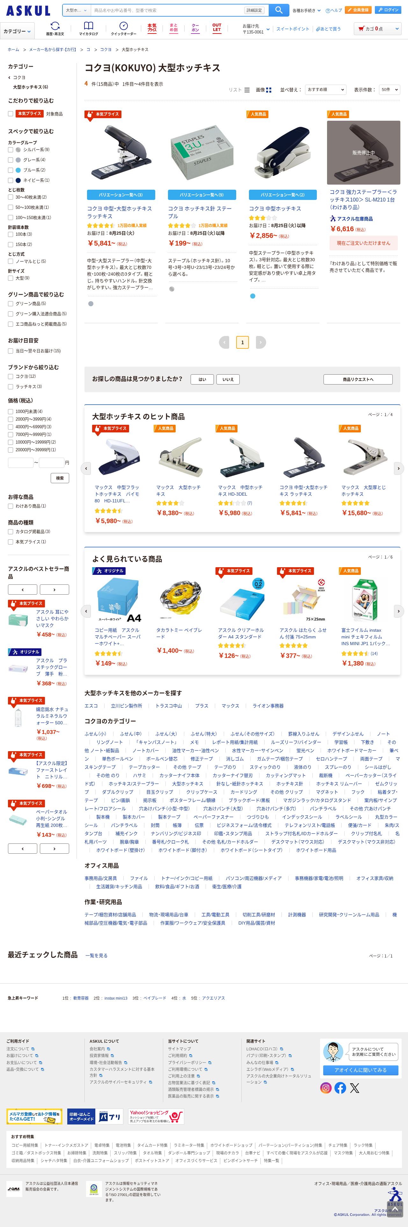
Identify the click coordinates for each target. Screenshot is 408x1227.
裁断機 (325, 775)
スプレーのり (338, 767)
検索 (279, 10)
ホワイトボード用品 (316, 850)
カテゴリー (15, 31)
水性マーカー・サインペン (257, 750)
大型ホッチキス (187, 783)
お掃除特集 (76, 1153)
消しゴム (235, 758)
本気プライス (107, 114)
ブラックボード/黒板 (249, 800)
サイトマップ (179, 1049)
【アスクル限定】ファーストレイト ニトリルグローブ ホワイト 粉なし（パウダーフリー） (51, 770)
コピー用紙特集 (24, 1145)
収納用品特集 (22, 1161)
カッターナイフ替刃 (233, 775)
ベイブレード (154, 998)
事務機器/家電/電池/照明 (319, 878)
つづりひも (258, 816)
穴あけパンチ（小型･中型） (164, 808)
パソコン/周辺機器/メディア (254, 878)
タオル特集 (152, 1153)
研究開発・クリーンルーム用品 (349, 914)
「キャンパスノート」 (156, 742)
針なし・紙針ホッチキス (239, 783)
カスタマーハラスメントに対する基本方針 (122, 1072)
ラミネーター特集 (189, 1145)
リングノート (109, 742)
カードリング (243, 792)
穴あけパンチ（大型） (223, 808)
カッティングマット (286, 775)
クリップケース (201, 792)
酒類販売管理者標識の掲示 (191, 1089)
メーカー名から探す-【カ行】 (52, 50)
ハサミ (139, 775)
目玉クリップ (159, 792)
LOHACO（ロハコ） (262, 1049)
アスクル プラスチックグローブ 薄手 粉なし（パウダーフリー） (51, 667)
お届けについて (19, 1056)
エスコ (91, 705)
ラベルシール (348, 816)
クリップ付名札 (366, 833)
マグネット (327, 792)
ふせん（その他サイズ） (252, 733)
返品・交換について (22, 1069)
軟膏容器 (81, 998)
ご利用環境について (185, 1069)
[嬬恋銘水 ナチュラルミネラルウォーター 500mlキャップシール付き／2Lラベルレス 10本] (19, 717)
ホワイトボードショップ (231, 1145)
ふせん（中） (131, 733)
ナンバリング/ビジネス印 (176, 833)
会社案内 (97, 1049)
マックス (230, 705)
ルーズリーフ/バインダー (296, 742)
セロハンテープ (331, 758)
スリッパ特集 (125, 1153)
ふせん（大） (166, 733)
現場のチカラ (227, 1153)
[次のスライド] (54, 589)
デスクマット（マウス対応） (298, 841)
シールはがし (378, 767)
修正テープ (202, 758)
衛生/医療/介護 (227, 886)
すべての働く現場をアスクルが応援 (297, 1153)
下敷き (367, 742)
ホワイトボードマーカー (351, 750)
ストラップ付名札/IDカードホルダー (301, 833)
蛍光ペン (305, 750)
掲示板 (150, 800)
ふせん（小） (95, 733)
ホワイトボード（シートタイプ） (252, 850)
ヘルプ (336, 11)
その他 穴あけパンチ (370, 808)
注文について (17, 1049)
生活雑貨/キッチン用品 (119, 886)
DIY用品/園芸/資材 (256, 923)
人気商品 (258, 114)
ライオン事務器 (268, 705)
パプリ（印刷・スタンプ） (266, 1056)
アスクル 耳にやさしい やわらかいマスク (52, 618)
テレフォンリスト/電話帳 (310, 825)
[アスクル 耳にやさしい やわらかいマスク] (19, 620)
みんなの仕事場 (259, 1063)
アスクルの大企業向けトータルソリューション (278, 1079)
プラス (201, 705)
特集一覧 (271, 1161)
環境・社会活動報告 (106, 1063)
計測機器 (297, 914)
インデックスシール (302, 816)
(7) (249, 503)
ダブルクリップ (117, 792)
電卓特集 (102, 1145)
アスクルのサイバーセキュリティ (118, 1082)
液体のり (303, 767)
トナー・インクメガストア (66, 1145)
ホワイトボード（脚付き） (183, 850)
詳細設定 (254, 10)
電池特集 (123, 1145)
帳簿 (177, 825)
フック (358, 792)
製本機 (103, 816)
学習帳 (341, 742)
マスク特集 (343, 1153)
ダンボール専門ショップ (189, 1153)
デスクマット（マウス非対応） (367, 841)
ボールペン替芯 (162, 758)
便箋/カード (360, 825)
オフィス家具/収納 (374, 878)
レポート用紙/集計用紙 (235, 742)
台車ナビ (252, 1153)
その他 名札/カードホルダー (230, 841)
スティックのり (265, 767)
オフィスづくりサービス (196, 1161)
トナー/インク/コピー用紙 (187, 878)
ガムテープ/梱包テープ (280, 758)
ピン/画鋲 (120, 800)
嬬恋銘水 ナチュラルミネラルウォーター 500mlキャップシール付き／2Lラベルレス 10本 (52, 716)
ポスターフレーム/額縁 (192, 800)
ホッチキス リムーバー (339, 783)
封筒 (155, 825)
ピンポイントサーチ (240, 1161)
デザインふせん (348, 733)
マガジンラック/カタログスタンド (317, 800)
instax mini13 (116, 998)
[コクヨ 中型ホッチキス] (283, 153)
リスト (236, 90)
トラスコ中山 (168, 705)
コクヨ (106, 50)
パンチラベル (323, 808)
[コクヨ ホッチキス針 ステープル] (202, 153)
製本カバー (134, 816)
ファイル (139, 878)
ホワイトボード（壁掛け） (120, 850)
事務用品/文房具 (100, 878)
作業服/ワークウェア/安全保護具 (192, 923)
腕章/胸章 (129, 841)
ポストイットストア (152, 1161)
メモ (194, 742)
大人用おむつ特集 (374, 1153)
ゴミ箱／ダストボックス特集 (36, 1153)
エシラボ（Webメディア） (267, 1069)
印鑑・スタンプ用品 (233, 833)
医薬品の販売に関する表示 (191, 1096)
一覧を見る (96, 955)
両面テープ (371, 758)
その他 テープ (187, 767)
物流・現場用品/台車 (168, 914)
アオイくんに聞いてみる (360, 1070)
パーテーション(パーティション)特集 (290, 1145)
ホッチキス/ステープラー (134, 783)
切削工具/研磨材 (259, 914)
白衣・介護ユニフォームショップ (101, 1161)
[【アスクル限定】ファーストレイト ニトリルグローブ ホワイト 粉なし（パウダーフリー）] (19, 771)
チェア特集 (337, 1145)
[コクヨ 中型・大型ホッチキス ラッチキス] (121, 153)
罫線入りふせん (303, 733)
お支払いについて (21, 1063)
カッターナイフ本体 (179, 775)
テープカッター (144, 767)
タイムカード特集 (152, 1145)
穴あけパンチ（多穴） (277, 808)
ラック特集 (363, 1145)
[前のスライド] (22, 589)
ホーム (13, 50)
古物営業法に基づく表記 (189, 1083)
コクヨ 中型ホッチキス (275, 208)
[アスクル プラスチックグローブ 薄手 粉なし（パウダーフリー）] (19, 669)
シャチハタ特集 (53, 1161)
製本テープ (169, 816)
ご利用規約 (177, 1056)
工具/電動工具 (215, 914)
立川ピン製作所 (126, 705)
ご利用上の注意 (181, 1076)
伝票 (199, 825)
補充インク (126, 833)
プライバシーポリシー (187, 1063)
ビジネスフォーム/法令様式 (244, 825)
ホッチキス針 (289, 783)
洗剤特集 (100, 1153)
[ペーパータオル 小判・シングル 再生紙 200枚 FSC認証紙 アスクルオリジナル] (19, 820)
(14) (374, 653)
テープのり (225, 767)
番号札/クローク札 (170, 841)
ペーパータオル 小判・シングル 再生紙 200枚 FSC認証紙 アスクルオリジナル (52, 819)
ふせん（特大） (204, 733)
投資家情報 (99, 1056)
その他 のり (108, 775)
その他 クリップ (286, 792)
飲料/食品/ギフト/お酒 (177, 886)
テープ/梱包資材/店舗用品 (110, 914)
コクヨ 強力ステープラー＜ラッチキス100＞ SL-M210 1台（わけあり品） (363, 199)
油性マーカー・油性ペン (195, 750)
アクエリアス (213, 998)
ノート (383, 733)
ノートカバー (145, 750)
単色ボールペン (117, 758)
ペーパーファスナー (213, 816)
